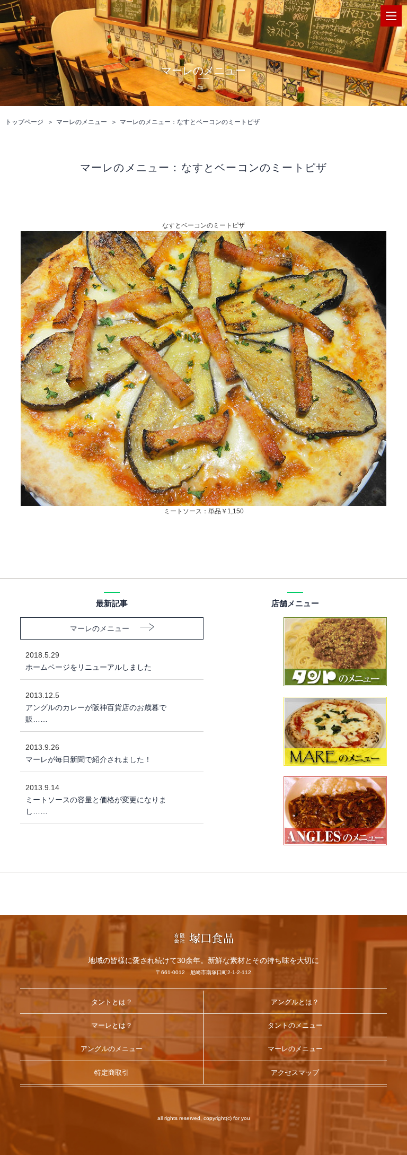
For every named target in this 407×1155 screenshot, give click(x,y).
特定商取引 (111, 1073)
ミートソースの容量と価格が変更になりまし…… (95, 799)
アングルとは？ (295, 1002)
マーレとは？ (111, 1025)
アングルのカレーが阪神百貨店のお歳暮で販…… (95, 707)
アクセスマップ (295, 1073)
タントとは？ (111, 1002)
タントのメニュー (295, 1025)
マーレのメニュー (81, 122)
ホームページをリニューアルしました (88, 661)
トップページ (24, 122)
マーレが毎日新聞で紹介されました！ (88, 753)
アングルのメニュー (112, 1049)
